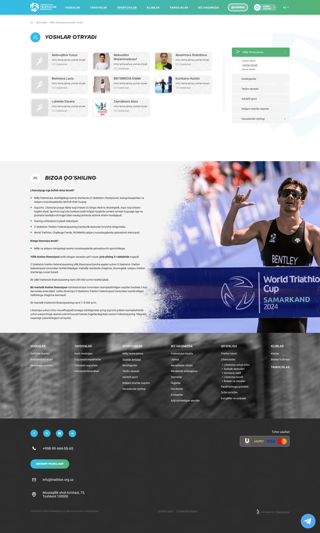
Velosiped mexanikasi (86, 371)
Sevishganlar (248, 78)
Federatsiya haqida (182, 353)
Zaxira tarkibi (248, 69)
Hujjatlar (176, 383)
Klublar (153, 7)
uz (284, 7)
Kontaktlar (177, 394)
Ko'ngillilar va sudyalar (233, 398)
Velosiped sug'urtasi (85, 365)
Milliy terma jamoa (253, 52)
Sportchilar (127, 7)
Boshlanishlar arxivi (41, 359)
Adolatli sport (249, 98)
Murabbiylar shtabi (182, 365)
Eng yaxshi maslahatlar (87, 359)
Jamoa (175, 359)
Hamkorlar (177, 389)
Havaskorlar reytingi (253, 118)
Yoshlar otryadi (250, 65)
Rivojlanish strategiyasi (184, 371)
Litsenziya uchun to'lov (237, 365)
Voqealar (72, 7)
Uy (31, 22)
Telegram (141, 314)
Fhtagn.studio (283, 512)
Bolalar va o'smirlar (234, 381)
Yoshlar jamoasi (131, 359)
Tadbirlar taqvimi (40, 353)
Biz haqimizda (208, 7)
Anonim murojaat (50, 464)
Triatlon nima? (229, 353)
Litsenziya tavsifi (233, 377)
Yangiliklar (179, 7)
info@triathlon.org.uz (58, 479)
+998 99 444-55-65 (58, 448)
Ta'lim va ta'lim (229, 392)
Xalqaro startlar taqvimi (255, 108)
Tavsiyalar (98, 7)
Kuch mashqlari (83, 353)
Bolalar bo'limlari (280, 359)
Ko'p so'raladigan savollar (185, 400)
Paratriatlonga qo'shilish (235, 386)
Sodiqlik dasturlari (234, 369)
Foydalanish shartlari (186, 511)
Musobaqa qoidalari (41, 365)
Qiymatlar (176, 377)
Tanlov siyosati (250, 88)
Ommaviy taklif (232, 373)
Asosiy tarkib (248, 61)
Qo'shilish (237, 7)
